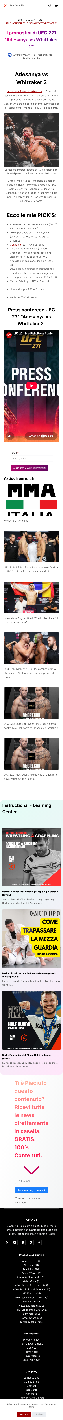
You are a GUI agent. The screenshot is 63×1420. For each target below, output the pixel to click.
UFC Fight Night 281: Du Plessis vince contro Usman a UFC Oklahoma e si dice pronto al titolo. (30, 673)
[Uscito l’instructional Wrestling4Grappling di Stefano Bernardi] (31, 857)
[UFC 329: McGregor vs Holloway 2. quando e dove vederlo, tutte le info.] (31, 754)
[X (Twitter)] (15, 1242)
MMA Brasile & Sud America (29, 1289)
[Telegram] (39, 1242)
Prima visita (31, 1351)
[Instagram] (23, 1242)
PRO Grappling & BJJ (28, 1309)
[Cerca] (49, 5)
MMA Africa (29, 1281)
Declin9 (39, 1414)
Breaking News (31, 1359)
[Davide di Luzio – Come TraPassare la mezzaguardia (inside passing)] (31, 938)
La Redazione (31, 1377)
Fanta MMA (28, 1273)
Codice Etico (31, 1381)
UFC (38, 58)
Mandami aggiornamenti (31, 1190)
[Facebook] (7, 1242)
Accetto (24, 1414)
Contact (31, 1385)
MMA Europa (27, 1293)
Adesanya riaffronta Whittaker (24, 91)
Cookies (31, 1347)
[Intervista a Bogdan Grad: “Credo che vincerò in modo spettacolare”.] (31, 597)
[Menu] (57, 5)
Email (15, 453)
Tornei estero (28, 1317)
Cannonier (16, 244)
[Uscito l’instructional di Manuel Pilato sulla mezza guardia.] (31, 1020)
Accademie (28, 1261)
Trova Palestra (31, 1355)
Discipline (28, 1269)
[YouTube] (31, 1242)
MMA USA (30, 58)
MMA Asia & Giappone (28, 1285)
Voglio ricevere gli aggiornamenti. (29, 468)
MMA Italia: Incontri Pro (28, 1297)
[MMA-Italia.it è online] (31, 500)
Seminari (28, 1313)
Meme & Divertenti (28, 1277)
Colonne (29, 1265)
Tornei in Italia (28, 1321)
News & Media (27, 1305)
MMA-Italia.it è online (16, 520)
